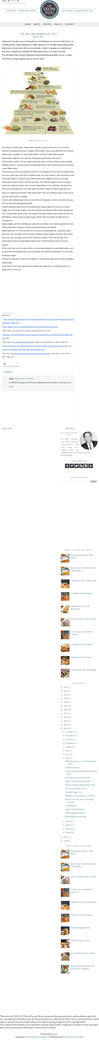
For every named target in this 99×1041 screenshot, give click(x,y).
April (68, 821)
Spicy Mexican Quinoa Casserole (77, 778)
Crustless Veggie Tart (73, 792)
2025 (65, 687)
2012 (65, 837)
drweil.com (45, 140)
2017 (65, 713)
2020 (65, 702)
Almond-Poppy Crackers (80, 940)
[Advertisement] (79, 500)
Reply (11, 386)
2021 (65, 698)
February (69, 829)
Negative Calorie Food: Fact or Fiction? (80, 796)
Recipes (47, 24)
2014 (65, 725)
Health (58, 24)
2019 (65, 706)
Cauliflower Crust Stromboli (82, 644)
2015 (65, 721)
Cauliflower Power (72, 768)
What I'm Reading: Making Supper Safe (80, 785)
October (69, 739)
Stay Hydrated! (71, 806)
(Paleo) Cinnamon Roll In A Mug (83, 619)
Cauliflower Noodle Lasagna (81, 593)
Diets (10, 366)
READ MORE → (67, 455)
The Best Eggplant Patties (81, 928)
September (70, 743)
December (70, 732)
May (67, 758)
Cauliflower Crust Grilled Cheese (83, 581)
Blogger (54, 1034)
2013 (65, 728)
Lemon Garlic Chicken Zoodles (83, 953)
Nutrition (16, 366)
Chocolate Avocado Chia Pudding (83, 670)
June (67, 754)
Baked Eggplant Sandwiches (76, 817)
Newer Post (7, 428)
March (68, 825)
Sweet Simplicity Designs (35, 1037)
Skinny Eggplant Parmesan (75, 813)
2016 (65, 717)
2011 (65, 841)
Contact (69, 24)
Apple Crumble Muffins (74, 809)
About (37, 24)
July (67, 751)
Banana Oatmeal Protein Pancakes (78, 781)
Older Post (69, 428)
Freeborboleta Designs (74, 1037)
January (68, 832)
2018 (65, 710)
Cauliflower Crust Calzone (81, 657)
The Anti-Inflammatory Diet (76, 788)
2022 (65, 695)
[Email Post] (4, 364)
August (68, 747)
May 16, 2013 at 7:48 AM (24, 378)
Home (28, 24)
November (70, 736)
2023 (65, 691)
